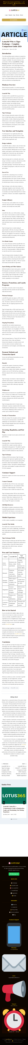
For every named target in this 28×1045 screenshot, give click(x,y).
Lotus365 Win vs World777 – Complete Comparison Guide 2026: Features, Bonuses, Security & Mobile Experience (20, 769)
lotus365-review (18, 633)
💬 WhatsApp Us (14, 874)
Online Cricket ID (6, 39)
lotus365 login (6, 687)
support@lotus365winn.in (14, 977)
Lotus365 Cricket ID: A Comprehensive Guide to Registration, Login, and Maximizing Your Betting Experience (13, 809)
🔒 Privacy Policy (14, 909)
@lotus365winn (14, 1005)
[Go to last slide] (4, 802)
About (21, 15)
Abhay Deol (5, 49)
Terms (9, 1040)
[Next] (24, 802)
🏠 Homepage (14, 883)
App (14, 15)
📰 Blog (14, 914)
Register (10, 15)
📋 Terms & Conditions (14, 912)
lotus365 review (14, 687)
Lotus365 (24, 744)
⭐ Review (14, 895)
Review (17, 15)
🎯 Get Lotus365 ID (14, 888)
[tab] (11, 819)
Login (6, 15)
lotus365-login (9, 624)
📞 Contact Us (14, 907)
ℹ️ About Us (14, 904)
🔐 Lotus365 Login (14, 885)
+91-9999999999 (14, 949)
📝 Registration (14, 893)
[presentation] (14, 795)
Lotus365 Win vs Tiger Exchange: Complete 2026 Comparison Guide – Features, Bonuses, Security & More (7, 769)
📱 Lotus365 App (14, 890)
